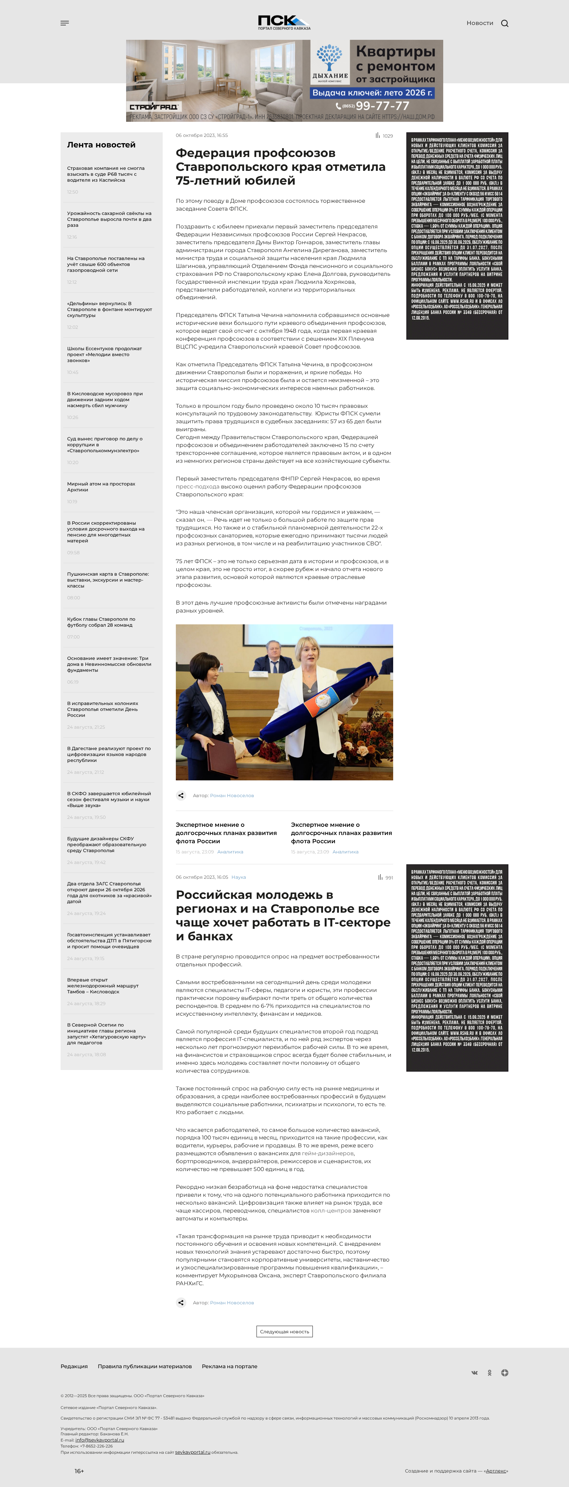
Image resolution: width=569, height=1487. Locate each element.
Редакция (74, 1366)
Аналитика (230, 851)
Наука (238, 877)
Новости (480, 23)
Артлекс (496, 1471)
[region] (110, 610)
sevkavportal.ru (192, 1452)
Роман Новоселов (232, 795)
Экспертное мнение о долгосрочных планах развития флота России (226, 833)
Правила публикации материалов (145, 1366)
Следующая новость (284, 1332)
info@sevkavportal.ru (99, 1440)
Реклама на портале (229, 1366)
